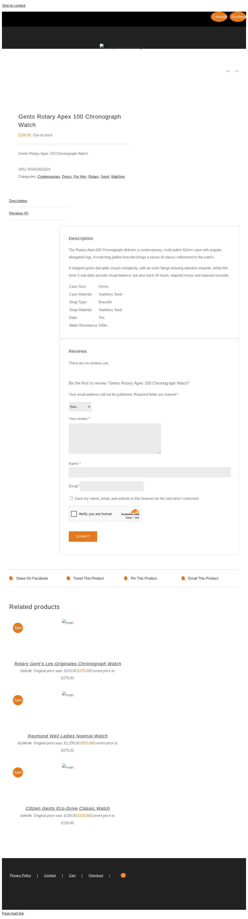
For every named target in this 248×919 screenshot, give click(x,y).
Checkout (96, 875)
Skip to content (13, 5)
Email (74, 486)
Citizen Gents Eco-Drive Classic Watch (68, 808)
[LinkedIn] (119, 895)
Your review (79, 419)
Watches (118, 176)
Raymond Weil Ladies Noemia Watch (68, 736)
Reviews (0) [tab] (18, 213)
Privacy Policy (20, 875)
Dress (67, 176)
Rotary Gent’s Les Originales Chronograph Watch (67, 663)
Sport (105, 176)
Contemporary (49, 176)
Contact (50, 875)
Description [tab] (18, 201)
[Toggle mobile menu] (237, 68)
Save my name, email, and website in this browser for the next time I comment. (137, 498)
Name (75, 463)
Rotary (93, 176)
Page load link (13, 913)
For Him (80, 176)
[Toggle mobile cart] (228, 68)
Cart (72, 875)
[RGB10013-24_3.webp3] (64, 89)
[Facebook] (126, 895)
